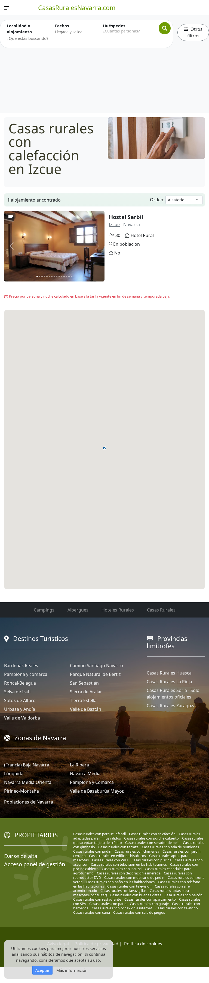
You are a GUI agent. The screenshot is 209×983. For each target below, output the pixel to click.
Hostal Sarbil (126, 217)
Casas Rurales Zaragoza (171, 706)
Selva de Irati (17, 692)
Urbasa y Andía (19, 709)
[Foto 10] (59, 276)
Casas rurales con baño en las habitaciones (120, 881)
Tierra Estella (83, 700)
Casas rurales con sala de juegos (139, 912)
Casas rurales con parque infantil (99, 833)
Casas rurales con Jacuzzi (122, 868)
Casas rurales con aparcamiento (150, 899)
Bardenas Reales (21, 666)
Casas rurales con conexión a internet (122, 908)
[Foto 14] (69, 276)
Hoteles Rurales (118, 610)
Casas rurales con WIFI (110, 860)
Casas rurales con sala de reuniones (170, 846)
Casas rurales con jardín (92, 851)
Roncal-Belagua (20, 683)
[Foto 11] (61, 276)
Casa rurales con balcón (183, 894)
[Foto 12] (64, 276)
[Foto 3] (42, 276)
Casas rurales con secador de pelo (152, 842)
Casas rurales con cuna (91, 912)
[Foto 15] (71, 276)
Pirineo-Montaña (21, 791)
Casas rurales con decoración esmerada (129, 873)
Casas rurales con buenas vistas (135, 894)
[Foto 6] (49, 276)
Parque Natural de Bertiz (95, 674)
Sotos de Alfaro (20, 700)
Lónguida (13, 774)
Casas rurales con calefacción (152, 833)
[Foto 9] (56, 276)
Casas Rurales (161, 610)
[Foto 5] (47, 276)
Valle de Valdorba (22, 718)
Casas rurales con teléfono (176, 908)
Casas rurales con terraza (118, 846)
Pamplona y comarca (25, 674)
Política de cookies (143, 944)
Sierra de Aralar (86, 692)
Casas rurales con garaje (149, 903)
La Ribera (79, 765)
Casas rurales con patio (108, 903)
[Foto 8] (54, 276)
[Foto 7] (52, 276)
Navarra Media (85, 774)
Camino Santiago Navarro (96, 666)
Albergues (77, 610)
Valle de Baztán (85, 709)
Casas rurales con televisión (129, 886)
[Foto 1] (37, 276)
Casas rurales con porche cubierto (151, 838)
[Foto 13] (66, 276)
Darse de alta (20, 856)
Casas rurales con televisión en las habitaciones (129, 864)
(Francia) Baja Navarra (26, 765)
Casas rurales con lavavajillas (123, 890)
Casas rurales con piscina (151, 860)
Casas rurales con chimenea (137, 851)
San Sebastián (84, 683)
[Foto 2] (39, 276)
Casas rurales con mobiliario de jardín (134, 877)
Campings (44, 610)
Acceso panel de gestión (34, 864)
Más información (72, 970)
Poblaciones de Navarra (28, 802)
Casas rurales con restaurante (97, 899)
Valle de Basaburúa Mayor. (97, 791)
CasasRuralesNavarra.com (77, 7)
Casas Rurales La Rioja (169, 682)
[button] (104, 448)
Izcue (114, 224)
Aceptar (42, 970)
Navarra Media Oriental (28, 782)
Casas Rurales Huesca (169, 673)
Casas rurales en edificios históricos (117, 855)
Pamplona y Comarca (92, 782)
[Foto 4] (44, 276)
